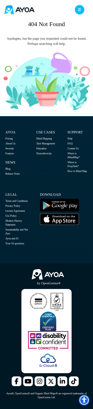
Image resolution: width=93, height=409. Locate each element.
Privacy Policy (12, 205)
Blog (7, 168)
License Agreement (15, 210)
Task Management (45, 143)
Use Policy (11, 215)
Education (41, 148)
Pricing (9, 138)
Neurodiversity (44, 153)
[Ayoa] (19, 10)
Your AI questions (14, 243)
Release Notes (12, 173)
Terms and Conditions (16, 200)
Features (9, 153)
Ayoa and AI (11, 238)
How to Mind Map (77, 171)
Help (69, 138)
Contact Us (73, 148)
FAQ (70, 143)
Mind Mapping (44, 138)
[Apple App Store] (59, 224)
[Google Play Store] (59, 210)
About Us (10, 143)
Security (9, 148)
